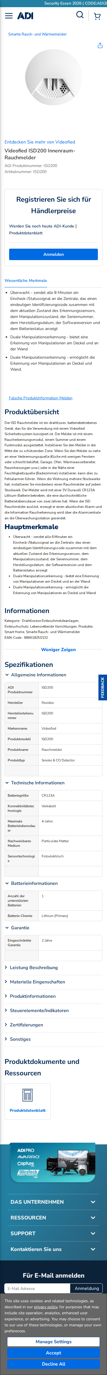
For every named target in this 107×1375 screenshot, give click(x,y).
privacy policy (45, 1307)
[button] (102, 687)
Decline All (53, 1364)
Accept (53, 1353)
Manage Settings (54, 1342)
